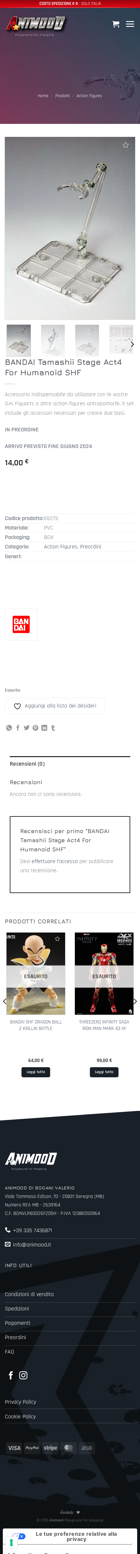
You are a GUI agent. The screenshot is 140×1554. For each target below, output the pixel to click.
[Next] (132, 344)
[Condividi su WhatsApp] (9, 728)
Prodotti (62, 96)
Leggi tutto (36, 1071)
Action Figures (89, 96)
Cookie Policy (20, 1416)
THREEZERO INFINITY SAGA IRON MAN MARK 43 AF (104, 1025)
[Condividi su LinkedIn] (44, 728)
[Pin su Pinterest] (35, 728)
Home (43, 96)
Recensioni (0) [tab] (27, 764)
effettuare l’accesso (55, 861)
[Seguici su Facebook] (11, 1376)
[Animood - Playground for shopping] (37, 25)
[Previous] (5, 1014)
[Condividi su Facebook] (18, 728)
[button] (116, 24)
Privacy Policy (20, 1402)
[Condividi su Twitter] (27, 728)
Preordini (90, 546)
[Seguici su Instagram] (23, 1376)
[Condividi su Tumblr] (53, 728)
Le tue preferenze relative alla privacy (76, 1536)
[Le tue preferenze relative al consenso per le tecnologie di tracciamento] (11, 1542)
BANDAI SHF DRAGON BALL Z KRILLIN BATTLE (36, 1025)
